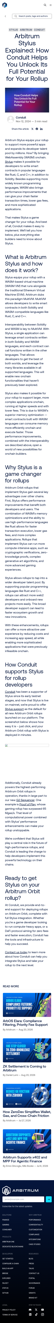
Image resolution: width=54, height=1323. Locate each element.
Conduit (39, 29)
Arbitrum (26, 29)
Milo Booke (28, 1166)
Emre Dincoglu (13, 1166)
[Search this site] (45, 5)
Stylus (13, 29)
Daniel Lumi (12, 1075)
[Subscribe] (49, 1199)
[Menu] (50, 5)
